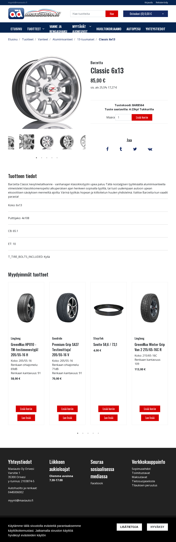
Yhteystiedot (155, 28)
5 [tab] (57, 157)
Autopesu (133, 28)
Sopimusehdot (141, 469)
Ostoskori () (141, 14)
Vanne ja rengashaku (58, 29)
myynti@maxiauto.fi (17, 2)
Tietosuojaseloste (143, 481)
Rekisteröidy (162, 2)
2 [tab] (41, 157)
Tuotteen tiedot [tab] (22, 175)
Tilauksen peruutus (144, 485)
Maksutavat (139, 477)
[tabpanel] (46, 141)
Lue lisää (26, 418)
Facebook (97, 483)
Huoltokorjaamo (108, 28)
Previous (5, 146)
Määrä (110, 117)
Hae (112, 14)
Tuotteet (34, 28)
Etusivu (16, 28)
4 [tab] (52, 157)
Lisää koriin (142, 117)
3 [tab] (46, 157)
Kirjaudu (149, 2)
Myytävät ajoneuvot (80, 29)
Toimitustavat (141, 473)
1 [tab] (36, 157)
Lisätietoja (129, 527)
